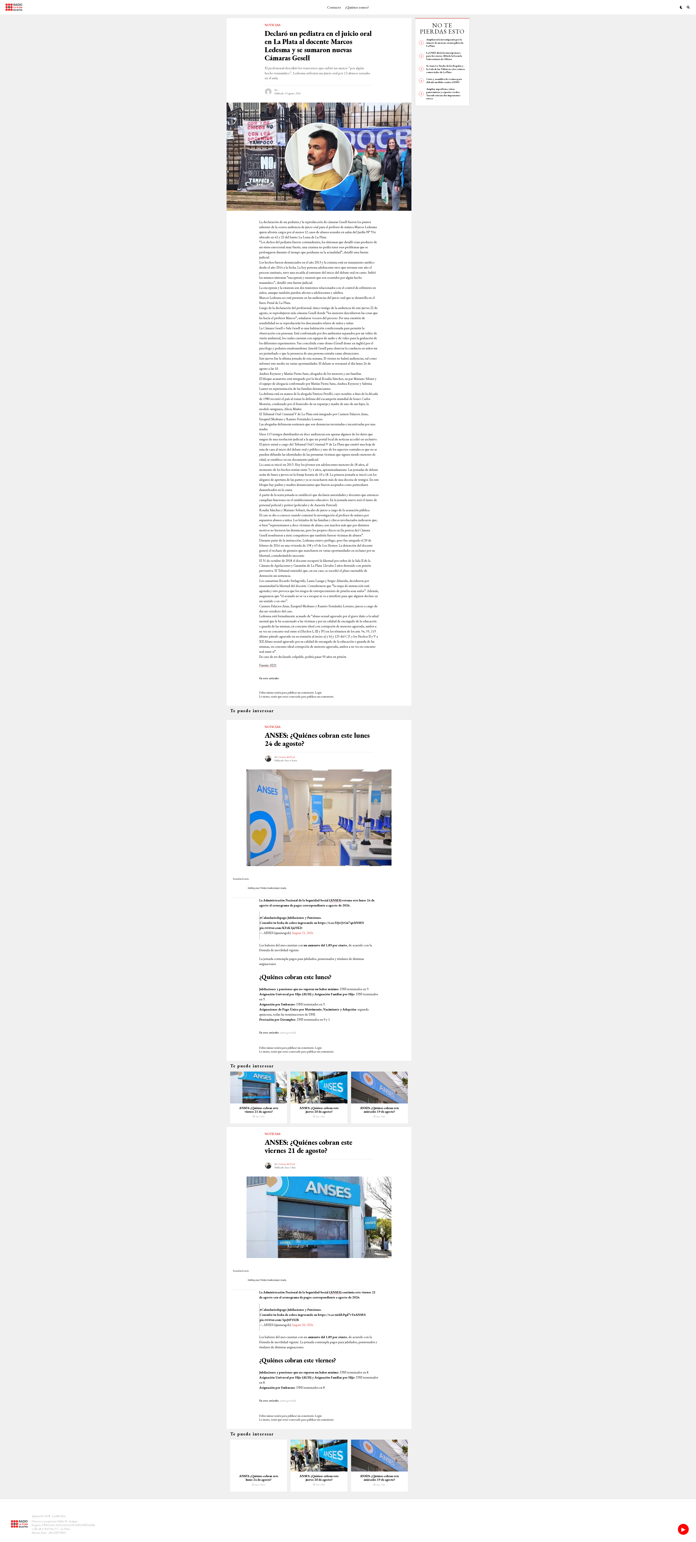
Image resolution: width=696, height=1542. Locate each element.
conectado (295, 696)
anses (283, 1032)
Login (318, 692)
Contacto (334, 7)
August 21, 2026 (302, 933)
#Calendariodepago (273, 918)
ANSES (335, 900)
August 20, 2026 (302, 1325)
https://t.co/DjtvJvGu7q (335, 923)
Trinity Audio (266, 888)
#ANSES (358, 923)
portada (291, 1032)
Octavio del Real (286, 757)
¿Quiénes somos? (357, 7)
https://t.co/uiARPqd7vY (336, 1315)
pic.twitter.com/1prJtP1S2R (279, 1320)
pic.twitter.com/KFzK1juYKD (281, 928)
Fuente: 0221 (268, 665)
